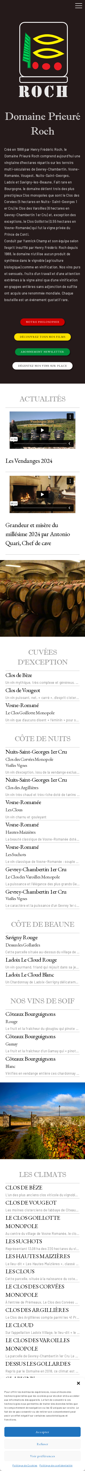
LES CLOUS (19, 1271)
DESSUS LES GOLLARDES (37, 1363)
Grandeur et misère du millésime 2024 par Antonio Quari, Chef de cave (37, 534)
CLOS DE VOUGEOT (31, 1202)
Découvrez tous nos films (42, 337)
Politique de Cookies (24, 1465)
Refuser (42, 1444)
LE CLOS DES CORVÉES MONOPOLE (34, 1290)
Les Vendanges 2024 (28, 460)
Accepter (42, 1432)
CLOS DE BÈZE (23, 1187)
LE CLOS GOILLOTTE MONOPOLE (32, 1222)
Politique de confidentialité (56, 1465)
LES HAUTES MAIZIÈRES (37, 1256)
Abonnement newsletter (42, 352)
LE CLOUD (19, 1325)
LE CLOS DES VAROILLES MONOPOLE (37, 1344)
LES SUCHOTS (23, 1241)
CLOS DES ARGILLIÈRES (36, 1310)
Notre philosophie (42, 322)
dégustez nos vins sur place (42, 366)
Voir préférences (42, 1456)
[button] (78, 1383)
